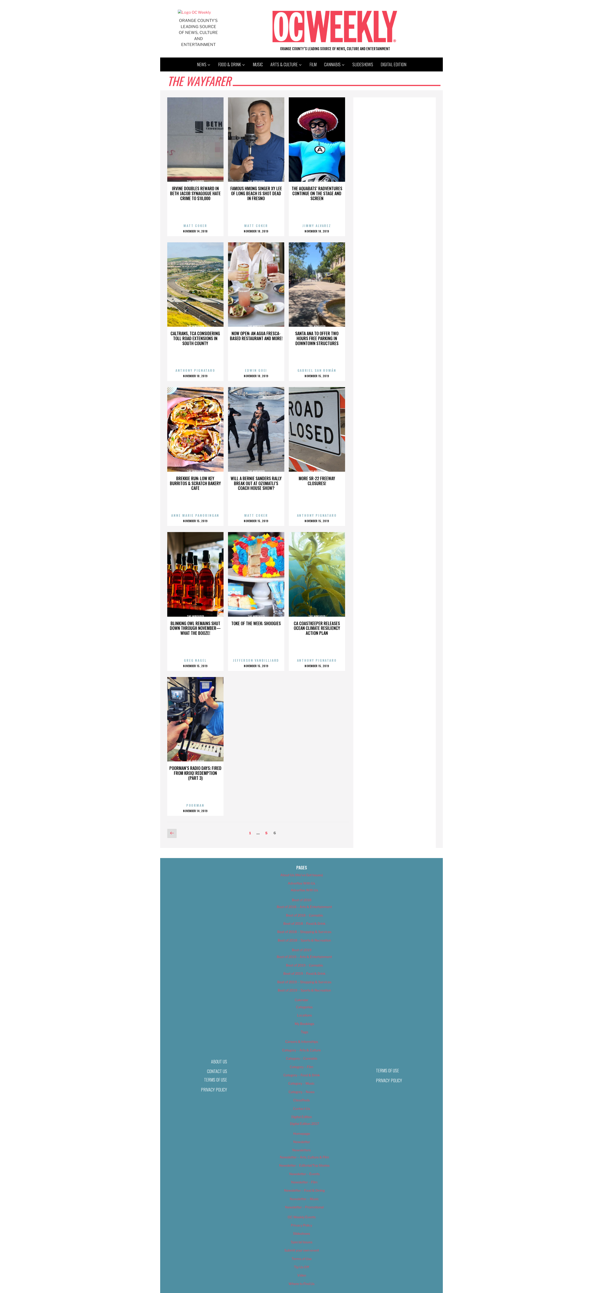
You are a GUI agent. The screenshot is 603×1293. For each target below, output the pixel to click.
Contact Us (217, 1071)
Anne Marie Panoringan (195, 515)
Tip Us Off (301, 1267)
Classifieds (301, 1100)
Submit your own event (301, 1250)
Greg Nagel (195, 660)
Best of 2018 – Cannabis (304, 915)
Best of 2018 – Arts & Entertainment (304, 907)
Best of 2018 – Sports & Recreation (304, 940)
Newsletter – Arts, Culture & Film (304, 1157)
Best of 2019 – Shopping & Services (304, 982)
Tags (304, 1032)
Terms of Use (215, 1080)
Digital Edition (393, 64)
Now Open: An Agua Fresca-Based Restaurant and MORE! (256, 335)
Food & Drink (229, 64)
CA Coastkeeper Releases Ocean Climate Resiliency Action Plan (317, 628)
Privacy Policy (214, 1089)
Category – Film (301, 1067)
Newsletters (301, 1150)
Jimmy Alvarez (316, 225)
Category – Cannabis (301, 1058)
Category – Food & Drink (301, 1075)
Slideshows (362, 64)
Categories (304, 1007)
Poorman (195, 805)
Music (258, 64)
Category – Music (301, 1083)
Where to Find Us (301, 1284)
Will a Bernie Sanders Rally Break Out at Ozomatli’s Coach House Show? (256, 483)
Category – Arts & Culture (301, 1050)
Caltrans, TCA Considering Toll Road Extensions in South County (195, 338)
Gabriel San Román (316, 370)
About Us (219, 1061)
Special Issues (301, 1242)
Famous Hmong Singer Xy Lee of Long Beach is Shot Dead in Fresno (256, 193)
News (201, 64)
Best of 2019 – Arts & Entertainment (304, 957)
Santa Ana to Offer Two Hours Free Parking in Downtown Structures (316, 338)
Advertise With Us (301, 883)
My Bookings (304, 1024)
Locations (304, 1015)
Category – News (301, 1092)
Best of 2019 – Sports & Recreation (304, 990)
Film (313, 64)
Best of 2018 (301, 900)
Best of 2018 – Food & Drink (304, 923)
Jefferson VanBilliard (256, 660)
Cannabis (332, 64)
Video (301, 1275)
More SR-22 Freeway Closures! (317, 480)
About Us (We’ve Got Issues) (301, 875)
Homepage (301, 1134)
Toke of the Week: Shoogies (256, 623)
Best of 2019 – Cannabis (304, 965)
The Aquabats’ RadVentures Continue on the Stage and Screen (317, 193)
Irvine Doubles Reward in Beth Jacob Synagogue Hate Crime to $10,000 (195, 193)
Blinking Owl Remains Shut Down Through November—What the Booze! (195, 628)
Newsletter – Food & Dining (304, 1190)
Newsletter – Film (304, 1182)
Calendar (301, 1000)
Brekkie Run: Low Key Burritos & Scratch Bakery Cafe (195, 483)
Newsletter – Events (304, 1174)
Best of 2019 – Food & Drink (304, 973)
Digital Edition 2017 (304, 1124)
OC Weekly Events (302, 1217)
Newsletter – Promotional (304, 1207)
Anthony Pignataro (195, 370)
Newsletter (301, 1142)
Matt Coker (195, 225)
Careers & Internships (301, 1042)
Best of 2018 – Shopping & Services (304, 932)
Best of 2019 (301, 950)
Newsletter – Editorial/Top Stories (304, 1165)
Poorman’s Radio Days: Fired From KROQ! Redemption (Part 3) (195, 773)
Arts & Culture (284, 64)
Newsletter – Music (304, 1199)
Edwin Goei (256, 370)
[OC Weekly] (194, 12)
